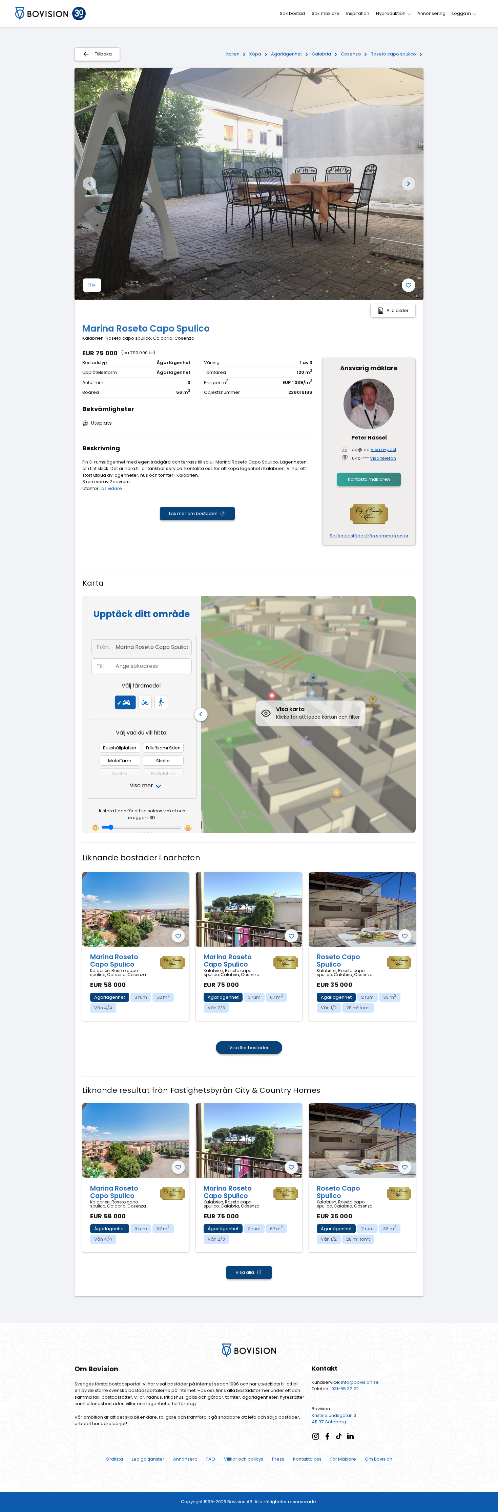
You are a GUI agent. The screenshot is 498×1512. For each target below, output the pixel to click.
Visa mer (141, 785)
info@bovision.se (360, 1382)
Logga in (462, 13)
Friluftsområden (163, 748)
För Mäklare (343, 1459)
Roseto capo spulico (393, 54)
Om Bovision (378, 1459)
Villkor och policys (243, 1459)
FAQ (210, 1459)
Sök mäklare (325, 13)
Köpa (255, 54)
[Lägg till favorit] (408, 285)
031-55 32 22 (345, 1388)
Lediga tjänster (148, 1459)
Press (278, 1459)
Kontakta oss (307, 1459)
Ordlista (114, 1459)
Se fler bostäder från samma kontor (369, 536)
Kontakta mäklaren (369, 479)
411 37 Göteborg (329, 1422)
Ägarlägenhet (286, 54)
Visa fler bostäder (249, 1047)
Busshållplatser (120, 748)
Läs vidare (111, 488)
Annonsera (185, 1459)
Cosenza (351, 54)
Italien (233, 54)
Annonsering (431, 13)
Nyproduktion (391, 13)
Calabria (321, 54)
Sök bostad (292, 13)
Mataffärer (119, 761)
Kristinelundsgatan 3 (334, 1415)
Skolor (163, 761)
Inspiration (357, 13)
